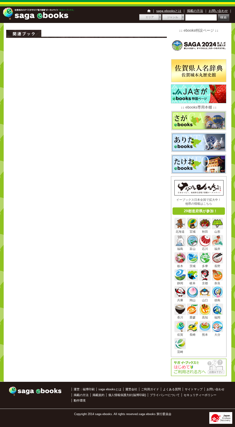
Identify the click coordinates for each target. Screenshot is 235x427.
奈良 (217, 283)
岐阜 (193, 283)
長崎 (193, 334)
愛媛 (193, 317)
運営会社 (131, 389)
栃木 (180, 266)
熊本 (205, 334)
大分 (217, 334)
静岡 (180, 283)
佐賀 (180, 334)
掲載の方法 (195, 11)
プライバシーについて (165, 395)
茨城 (193, 266)
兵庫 (180, 300)
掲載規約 (98, 395)
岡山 (193, 300)
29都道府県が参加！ (200, 211)
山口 (205, 300)
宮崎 (180, 351)
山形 (217, 231)
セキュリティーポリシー (200, 395)
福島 (180, 249)
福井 (217, 249)
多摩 (205, 266)
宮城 (193, 231)
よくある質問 (172, 389)
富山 (193, 249)
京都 (205, 283)
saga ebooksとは (168, 11)
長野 (217, 266)
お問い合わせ (218, 11)
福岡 (217, 317)
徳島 (217, 300)
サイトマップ (194, 389)
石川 (205, 249)
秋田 (205, 231)
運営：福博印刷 (84, 389)
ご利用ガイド (150, 389)
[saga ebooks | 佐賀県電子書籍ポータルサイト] (38, 18)
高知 (205, 317)
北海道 (180, 231)
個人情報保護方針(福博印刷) (127, 395)
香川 (180, 317)
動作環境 (80, 400)
